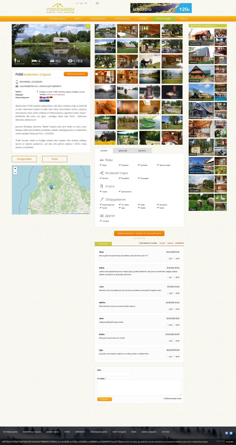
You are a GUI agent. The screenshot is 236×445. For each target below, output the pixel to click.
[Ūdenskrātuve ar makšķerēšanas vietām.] (105, 46)
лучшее (162, 243)
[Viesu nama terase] (127, 138)
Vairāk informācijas (200, 441)
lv (77, 3)
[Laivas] (149, 123)
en (86, 3)
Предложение (97, 18)
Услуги (103, 151)
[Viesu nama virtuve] (127, 77)
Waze (55, 158)
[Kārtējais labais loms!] (149, 92)
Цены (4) (123, 151)
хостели (165, 431)
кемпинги (80, 431)
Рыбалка (124, 165)
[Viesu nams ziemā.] (105, 92)
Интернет (163, 205)
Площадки (144, 178)
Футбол (105, 178)
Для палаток (126, 192)
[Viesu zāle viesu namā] (127, 31)
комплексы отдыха (32, 431)
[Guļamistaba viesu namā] (149, 31)
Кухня (104, 208)
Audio (142, 205)
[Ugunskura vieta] (172, 123)
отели (67, 431)
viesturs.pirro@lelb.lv (50, 86)
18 (178, 293)
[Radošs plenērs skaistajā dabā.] (149, 62)
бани (133, 431)
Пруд (104, 165)
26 (178, 277)
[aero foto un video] (161, 8)
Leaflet (65, 213)
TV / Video (125, 205)
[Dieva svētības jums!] (149, 138)
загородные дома (98, 431)
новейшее (179, 243)
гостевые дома (10, 431)
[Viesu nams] (127, 46)
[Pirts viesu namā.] (105, 107)
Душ (123, 208)
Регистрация (164, 18)
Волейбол (125, 178)
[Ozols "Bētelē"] (105, 62)
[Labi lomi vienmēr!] (172, 92)
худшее (170, 243)
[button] (51, 187)
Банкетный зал (108, 205)
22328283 (36, 81)
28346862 (24, 81)
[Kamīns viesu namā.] (105, 77)
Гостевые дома (57, 18)
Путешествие (122, 18)
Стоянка (105, 221)
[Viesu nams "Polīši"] (105, 31)
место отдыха (119, 431)
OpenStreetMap (76, 213)
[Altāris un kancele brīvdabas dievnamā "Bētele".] (149, 46)
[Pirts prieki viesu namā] (127, 107)
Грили (161, 208)
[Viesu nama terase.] (127, 62)
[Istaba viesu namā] (149, 107)
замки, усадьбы (149, 431)
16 (178, 258)
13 (178, 309)
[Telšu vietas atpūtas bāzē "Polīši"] (127, 123)
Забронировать (76, 74)
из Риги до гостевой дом (55, 94)
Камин (143, 208)
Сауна (104, 192)
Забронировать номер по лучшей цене (139, 233)
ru (82, 3)
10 (171, 325)
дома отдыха (52, 431)
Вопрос (142, 151)
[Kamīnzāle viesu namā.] (172, 62)
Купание (143, 165)
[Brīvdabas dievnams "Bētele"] (172, 31)
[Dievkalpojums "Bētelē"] (172, 46)
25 (178, 357)
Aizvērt (230, 441)
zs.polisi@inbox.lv (29, 86)
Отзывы (143, 18)
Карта (78, 18)
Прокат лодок (164, 165)
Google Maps (24, 158)
